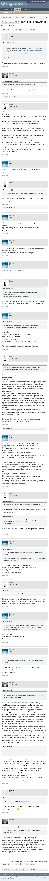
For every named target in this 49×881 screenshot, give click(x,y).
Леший (11, 73)
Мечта (5, 207)
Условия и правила (42, 877)
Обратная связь (37, 874)
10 (27, 29)
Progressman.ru (7, 9)
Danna (11, 162)
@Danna (13, 419)
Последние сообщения (8, 12)
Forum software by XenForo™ (9, 877)
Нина (11, 104)
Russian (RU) (13, 874)
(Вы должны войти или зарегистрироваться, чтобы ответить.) (30, 861)
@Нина (5, 223)
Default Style (4, 874)
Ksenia (5, 96)
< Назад (4, 29)
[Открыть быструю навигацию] (46, 17)
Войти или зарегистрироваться (37, 1)
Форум (17, 9)
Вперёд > (32, 29)
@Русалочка (7, 112)
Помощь (45, 874)
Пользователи (27, 9)
